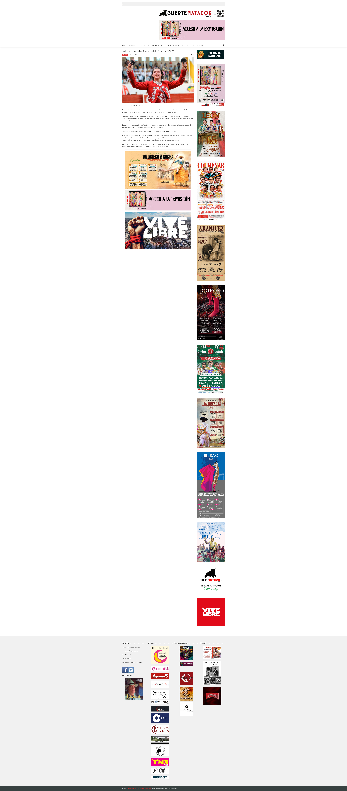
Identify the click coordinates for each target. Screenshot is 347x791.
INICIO (124, 45)
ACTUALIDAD (132, 45)
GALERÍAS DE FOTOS (188, 45)
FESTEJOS (142, 45)
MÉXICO (125, 55)
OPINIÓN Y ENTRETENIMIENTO (156, 45)
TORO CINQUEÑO (201, 45)
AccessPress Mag (172, 788)
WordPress (161, 788)
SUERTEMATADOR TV (173, 45)
